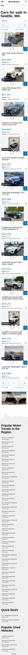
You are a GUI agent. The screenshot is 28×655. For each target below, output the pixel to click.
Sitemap (14, 653)
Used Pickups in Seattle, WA (8, 650)
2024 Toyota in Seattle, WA (8, 451)
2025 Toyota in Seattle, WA (8, 455)
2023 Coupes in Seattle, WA (8, 599)
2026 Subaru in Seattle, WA (8, 594)
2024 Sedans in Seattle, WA (8, 464)
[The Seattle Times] (14, 2)
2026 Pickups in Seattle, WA (8, 586)
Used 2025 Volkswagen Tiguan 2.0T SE (14, 368)
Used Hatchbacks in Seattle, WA (9, 645)
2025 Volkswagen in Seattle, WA (9, 477)
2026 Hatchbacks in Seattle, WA (9, 564)
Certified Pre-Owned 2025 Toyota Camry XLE (12, 124)
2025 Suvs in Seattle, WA (8, 438)
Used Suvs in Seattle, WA (8, 637)
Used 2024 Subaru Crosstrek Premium (13, 158)
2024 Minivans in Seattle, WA (8, 568)
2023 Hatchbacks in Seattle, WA (9, 508)
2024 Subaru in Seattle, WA (8, 516)
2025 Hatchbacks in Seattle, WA (9, 560)
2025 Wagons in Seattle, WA (8, 581)
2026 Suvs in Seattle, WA (8, 469)
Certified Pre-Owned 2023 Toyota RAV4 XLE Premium (13, 298)
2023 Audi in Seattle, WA (7, 525)
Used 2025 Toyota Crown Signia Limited (12, 263)
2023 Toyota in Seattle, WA (8, 486)
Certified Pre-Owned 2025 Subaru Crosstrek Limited (12, 333)
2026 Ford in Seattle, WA (7, 603)
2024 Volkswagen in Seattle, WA (9, 521)
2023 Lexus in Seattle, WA (8, 473)
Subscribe (25, 5)
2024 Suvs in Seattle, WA (8, 442)
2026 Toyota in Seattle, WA (8, 460)
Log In (20, 5)
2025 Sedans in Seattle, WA (8, 490)
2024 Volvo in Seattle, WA (8, 547)
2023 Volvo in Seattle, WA (8, 529)
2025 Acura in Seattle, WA (8, 538)
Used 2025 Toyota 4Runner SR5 (12, 54)
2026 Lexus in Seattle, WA (8, 551)
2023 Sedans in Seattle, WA (8, 512)
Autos (2, 5)
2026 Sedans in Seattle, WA (8, 542)
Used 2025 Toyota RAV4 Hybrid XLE (11, 89)
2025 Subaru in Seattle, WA (8, 495)
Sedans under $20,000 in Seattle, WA (10, 620)
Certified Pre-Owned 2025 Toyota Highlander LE (12, 228)
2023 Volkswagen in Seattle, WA (9, 503)
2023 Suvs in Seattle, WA (8, 447)
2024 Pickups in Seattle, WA (8, 534)
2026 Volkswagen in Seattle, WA (9, 590)
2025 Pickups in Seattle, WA (8, 577)
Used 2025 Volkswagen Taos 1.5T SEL (13, 193)
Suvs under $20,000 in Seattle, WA (10, 616)
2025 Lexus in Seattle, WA (8, 499)
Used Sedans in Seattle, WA (8, 641)
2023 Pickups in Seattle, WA (8, 573)
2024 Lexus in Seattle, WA (8, 482)
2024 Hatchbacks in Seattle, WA (9, 555)
